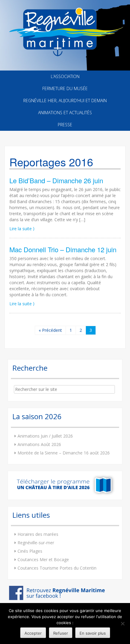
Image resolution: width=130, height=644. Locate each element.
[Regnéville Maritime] (65, 28)
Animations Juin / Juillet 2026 (45, 436)
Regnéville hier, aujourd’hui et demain (65, 100)
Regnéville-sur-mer (36, 542)
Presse (65, 124)
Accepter (33, 633)
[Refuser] (122, 623)
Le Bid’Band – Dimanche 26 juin (56, 180)
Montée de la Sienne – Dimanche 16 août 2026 (64, 453)
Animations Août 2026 (39, 444)
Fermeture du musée (65, 88)
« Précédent (50, 330)
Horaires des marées (38, 534)
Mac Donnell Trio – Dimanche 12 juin (62, 249)
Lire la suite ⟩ (21, 228)
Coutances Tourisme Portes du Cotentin (57, 568)
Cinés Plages (30, 551)
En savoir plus (93, 633)
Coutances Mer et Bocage (43, 559)
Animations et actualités (65, 112)
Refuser (60, 633)
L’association (65, 76)
